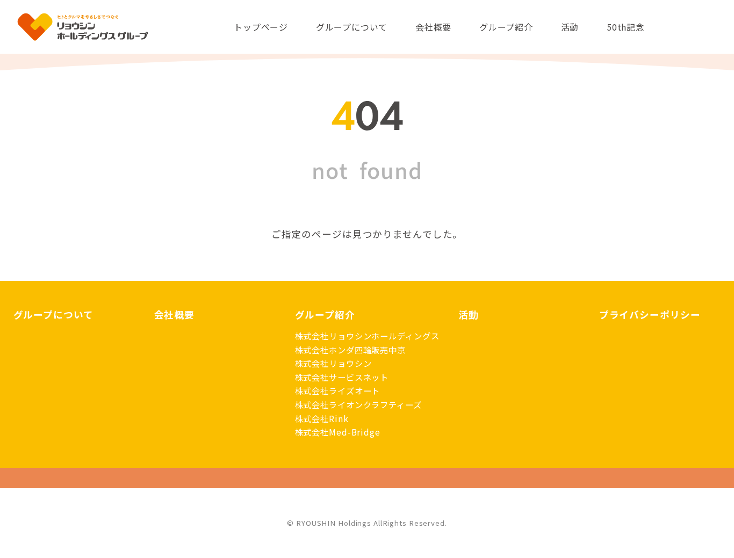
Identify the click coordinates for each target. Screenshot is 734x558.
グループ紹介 (506, 26)
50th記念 (626, 26)
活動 (570, 26)
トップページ (261, 26)
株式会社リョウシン (333, 363)
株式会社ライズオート (337, 390)
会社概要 (433, 26)
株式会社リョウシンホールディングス (367, 336)
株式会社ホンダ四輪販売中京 (350, 350)
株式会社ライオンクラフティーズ (358, 404)
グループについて (351, 26)
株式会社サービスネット (342, 377)
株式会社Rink (322, 418)
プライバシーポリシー (650, 314)
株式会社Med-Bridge (337, 432)
